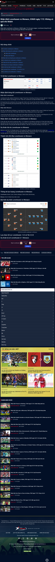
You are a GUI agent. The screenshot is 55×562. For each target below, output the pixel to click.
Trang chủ (3, 5)
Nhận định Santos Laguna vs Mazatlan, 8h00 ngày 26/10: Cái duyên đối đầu (28, 438)
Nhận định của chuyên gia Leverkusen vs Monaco (14, 58)
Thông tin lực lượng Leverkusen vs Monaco (13, 64)
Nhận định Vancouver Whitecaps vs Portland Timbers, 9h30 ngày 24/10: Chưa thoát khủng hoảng (32, 445)
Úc (2, 321)
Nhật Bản (4, 342)
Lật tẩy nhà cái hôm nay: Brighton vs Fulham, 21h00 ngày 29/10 (14, 371)
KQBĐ (34, 5)
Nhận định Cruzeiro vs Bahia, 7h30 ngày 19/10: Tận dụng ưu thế (26, 479)
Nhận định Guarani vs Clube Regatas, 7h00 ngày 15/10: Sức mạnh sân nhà (28, 507)
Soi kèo (9, 5)
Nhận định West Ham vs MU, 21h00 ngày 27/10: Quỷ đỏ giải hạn (26, 424)
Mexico (3, 330)
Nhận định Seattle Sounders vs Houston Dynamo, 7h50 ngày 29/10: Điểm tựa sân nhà (31, 417)
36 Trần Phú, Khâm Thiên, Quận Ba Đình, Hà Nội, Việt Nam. (29, 546)
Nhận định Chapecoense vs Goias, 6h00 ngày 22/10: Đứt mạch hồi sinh (27, 458)
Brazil (3, 313)
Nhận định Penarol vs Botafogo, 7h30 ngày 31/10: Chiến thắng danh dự (27, 403)
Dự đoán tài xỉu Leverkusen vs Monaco (12, 60)
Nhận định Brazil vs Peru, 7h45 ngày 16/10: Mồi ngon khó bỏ (25, 500)
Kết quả (27, 38)
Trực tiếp (39, 5)
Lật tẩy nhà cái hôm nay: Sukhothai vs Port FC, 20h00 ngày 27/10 (14, 392)
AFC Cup (3, 316)
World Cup (4, 344)
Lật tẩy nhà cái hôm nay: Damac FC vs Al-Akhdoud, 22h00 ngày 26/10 (39, 392)
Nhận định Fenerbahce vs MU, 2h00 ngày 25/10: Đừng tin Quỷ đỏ (26, 261)
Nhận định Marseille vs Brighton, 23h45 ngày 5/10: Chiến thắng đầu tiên (28, 282)
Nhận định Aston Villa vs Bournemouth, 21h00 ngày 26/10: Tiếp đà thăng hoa (29, 431)
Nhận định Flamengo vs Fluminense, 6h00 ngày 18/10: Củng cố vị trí (27, 486)
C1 (2, 307)
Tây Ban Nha (4, 295)
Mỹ (2, 333)
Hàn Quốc (4, 339)
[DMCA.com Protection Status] (27, 551)
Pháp (3, 304)
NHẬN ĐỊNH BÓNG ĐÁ (14, 13)
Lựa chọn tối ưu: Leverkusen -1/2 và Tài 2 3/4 (13, 69)
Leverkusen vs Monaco (46, 252)
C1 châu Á (4, 318)
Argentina (4, 324)
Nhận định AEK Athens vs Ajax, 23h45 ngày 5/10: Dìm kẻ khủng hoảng (27, 275)
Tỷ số (44, 5)
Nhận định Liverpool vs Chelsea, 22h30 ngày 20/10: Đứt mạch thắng (27, 465)
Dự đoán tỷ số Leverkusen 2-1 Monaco (12, 71)
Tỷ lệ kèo (29, 5)
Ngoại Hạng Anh (5, 292)
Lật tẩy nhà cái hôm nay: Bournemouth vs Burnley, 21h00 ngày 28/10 (39, 371)
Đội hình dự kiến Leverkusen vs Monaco (12, 67)
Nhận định (15, 5)
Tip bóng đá (22, 5)
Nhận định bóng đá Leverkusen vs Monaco (13, 51)
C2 (21, 13)
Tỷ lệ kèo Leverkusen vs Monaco (10, 48)
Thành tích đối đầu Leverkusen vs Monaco (13, 62)
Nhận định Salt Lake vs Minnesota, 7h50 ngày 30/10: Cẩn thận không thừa (28, 410)
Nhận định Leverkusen (11, 53)
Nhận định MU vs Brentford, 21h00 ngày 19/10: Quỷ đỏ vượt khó (26, 472)
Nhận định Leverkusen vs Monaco (11, 252)
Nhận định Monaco (10, 55)
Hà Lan (3, 336)
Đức (2, 298)
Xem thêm (51, 349)
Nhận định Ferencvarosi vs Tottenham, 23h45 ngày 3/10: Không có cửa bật (28, 268)
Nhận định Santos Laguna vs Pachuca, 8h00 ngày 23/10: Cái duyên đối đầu (28, 451)
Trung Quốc (4, 327)
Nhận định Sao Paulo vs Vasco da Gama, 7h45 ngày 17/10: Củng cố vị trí (28, 493)
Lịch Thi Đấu (50, 5)
